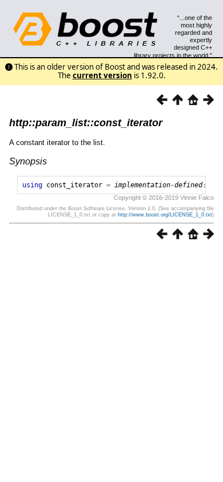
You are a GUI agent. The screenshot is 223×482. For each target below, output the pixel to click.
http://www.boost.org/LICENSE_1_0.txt (165, 215)
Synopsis (28, 161)
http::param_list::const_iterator (85, 122)
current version (102, 75)
